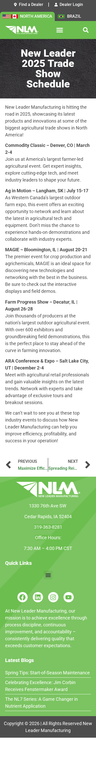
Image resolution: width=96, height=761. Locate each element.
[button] (59, 30)
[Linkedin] (38, 597)
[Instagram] (53, 597)
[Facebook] (22, 597)
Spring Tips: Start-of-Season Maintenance (47, 672)
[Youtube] (68, 597)
